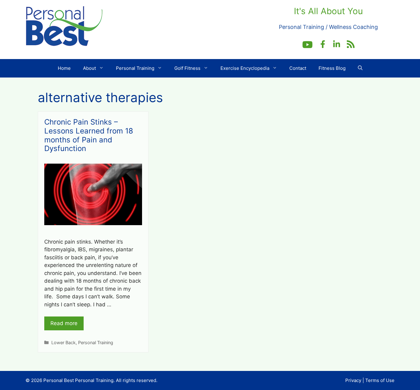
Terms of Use (379, 380)
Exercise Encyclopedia (244, 68)
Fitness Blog (332, 68)
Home (64, 68)
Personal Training (135, 68)
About (89, 68)
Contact (297, 68)
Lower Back (63, 342)
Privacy (353, 380)
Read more (63, 323)
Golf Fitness (187, 68)
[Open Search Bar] (360, 68)
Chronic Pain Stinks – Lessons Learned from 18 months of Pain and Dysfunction (88, 135)
